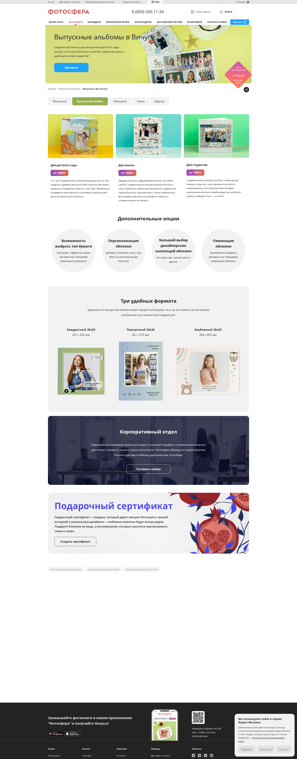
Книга (141, 101)
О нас (51, 2)
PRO (157, 2)
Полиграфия (194, 22)
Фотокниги (76, 22)
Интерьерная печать (118, 22)
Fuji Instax (86, 755)
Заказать (71, 67)
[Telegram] (219, 90)
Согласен (284, 749)
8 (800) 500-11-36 (148, 11)
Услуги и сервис (217, 22)
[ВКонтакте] (230, 90)
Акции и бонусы (132, 2)
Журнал (160, 101)
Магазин (238, 22)
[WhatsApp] (225, 90)
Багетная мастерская (169, 22)
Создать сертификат (75, 541)
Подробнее (246, 749)
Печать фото (56, 22)
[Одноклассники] (235, 90)
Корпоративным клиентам (99, 2)
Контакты (121, 755)
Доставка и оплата (70, 2)
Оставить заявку (148, 469)
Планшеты (120, 101)
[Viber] (241, 90)
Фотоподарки (143, 22)
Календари (94, 22)
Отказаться (266, 749)
